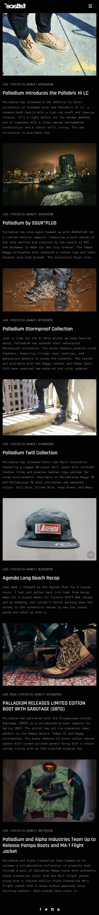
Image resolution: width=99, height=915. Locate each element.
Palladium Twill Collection (30, 452)
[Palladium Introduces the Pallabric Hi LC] (49, 44)
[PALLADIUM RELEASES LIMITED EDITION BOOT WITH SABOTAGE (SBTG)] (49, 654)
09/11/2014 (45, 831)
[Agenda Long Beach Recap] (49, 529)
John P (30, 84)
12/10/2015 (45, 320)
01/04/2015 (54, 695)
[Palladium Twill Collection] (49, 407)
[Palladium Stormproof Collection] (49, 290)
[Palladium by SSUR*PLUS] (49, 174)
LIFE (5, 84)
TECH (13, 695)
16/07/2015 (45, 569)
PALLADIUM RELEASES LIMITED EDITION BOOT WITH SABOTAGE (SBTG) (44, 706)
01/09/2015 (45, 444)
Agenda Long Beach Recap (31, 578)
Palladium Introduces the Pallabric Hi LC (45, 93)
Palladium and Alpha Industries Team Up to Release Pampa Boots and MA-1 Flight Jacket (49, 845)
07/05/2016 (46, 84)
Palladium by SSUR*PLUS (29, 223)
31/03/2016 (46, 214)
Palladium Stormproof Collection (38, 328)
